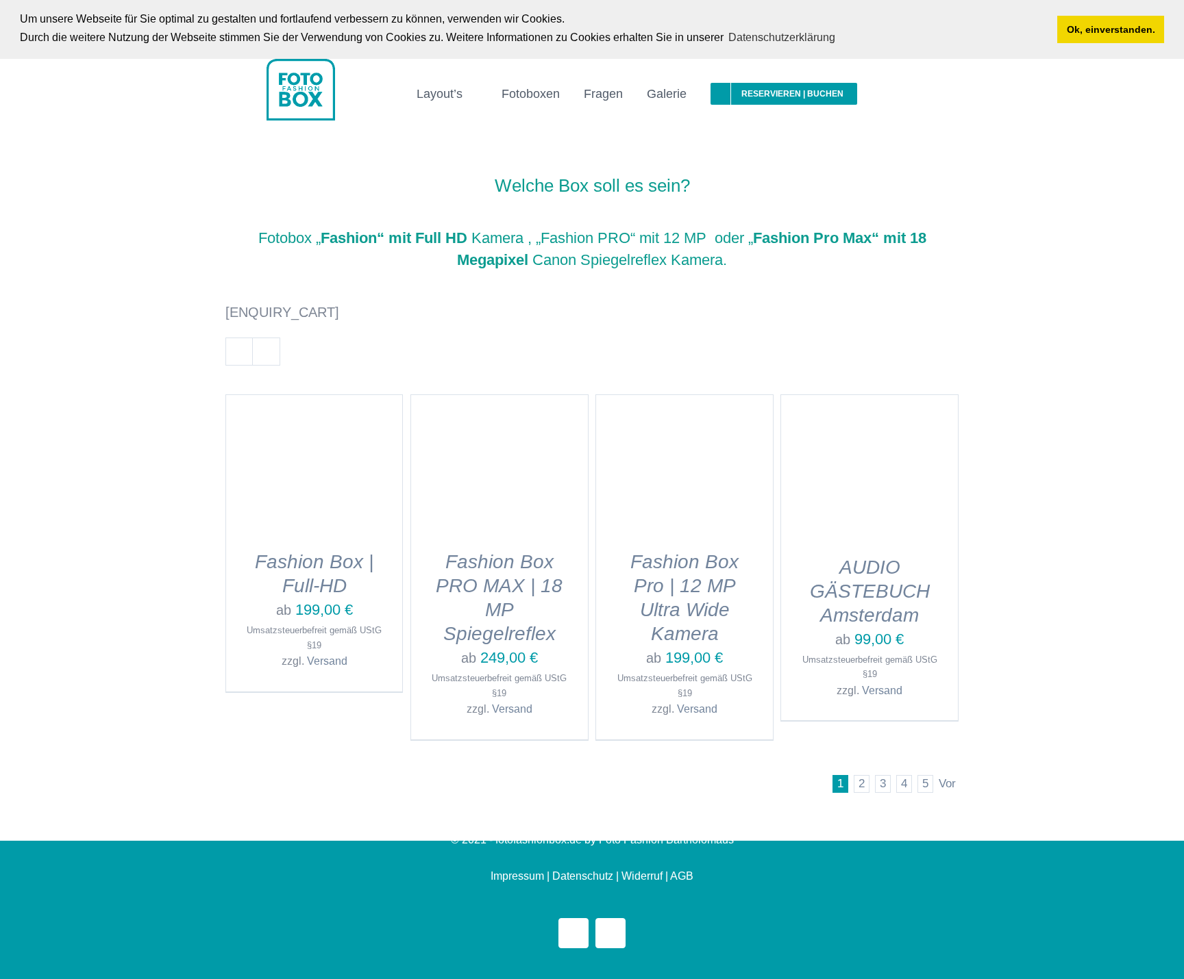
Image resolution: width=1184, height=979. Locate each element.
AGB (681, 876)
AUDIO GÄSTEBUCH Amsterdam (870, 591)
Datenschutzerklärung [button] (781, 37)
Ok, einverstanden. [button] (1111, 29)
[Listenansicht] (266, 351)
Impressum (517, 876)
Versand (327, 661)
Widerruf (642, 876)
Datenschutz (582, 876)
